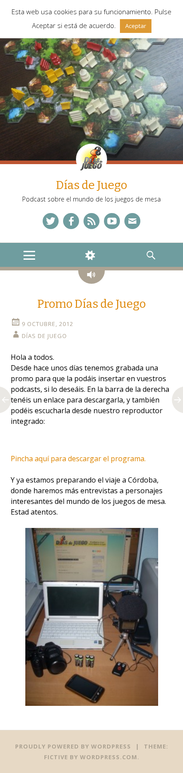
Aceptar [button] (135, 26)
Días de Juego (91, 185)
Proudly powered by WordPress (73, 746)
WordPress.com (108, 757)
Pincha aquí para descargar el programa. (78, 458)
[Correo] (132, 221)
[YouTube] (112, 221)
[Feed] (91, 221)
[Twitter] (51, 221)
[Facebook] (71, 221)
